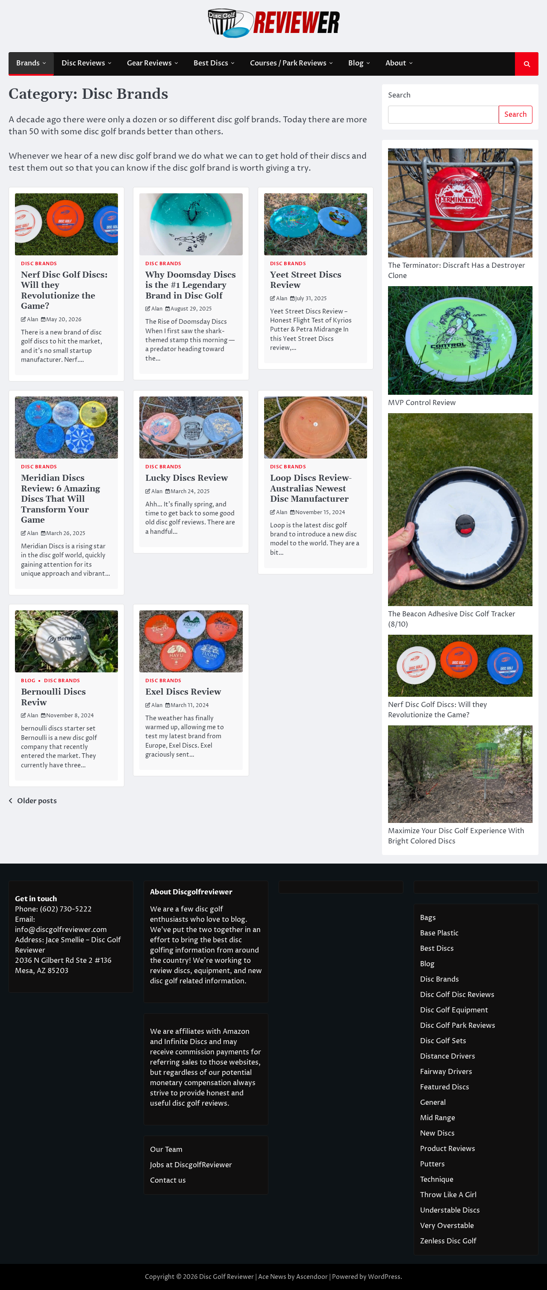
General (433, 1102)
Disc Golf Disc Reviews (457, 995)
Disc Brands (39, 263)
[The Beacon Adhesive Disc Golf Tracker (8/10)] (460, 511)
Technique (436, 1179)
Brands (28, 63)
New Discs (437, 1133)
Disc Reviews (83, 63)
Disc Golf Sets (443, 1041)
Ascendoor (312, 1277)
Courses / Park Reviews (288, 63)
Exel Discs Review (183, 692)
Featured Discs (444, 1087)
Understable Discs (450, 1210)
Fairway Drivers (446, 1072)
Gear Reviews (149, 63)
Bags (428, 918)
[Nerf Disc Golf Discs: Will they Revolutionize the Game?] (460, 667)
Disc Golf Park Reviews (457, 1025)
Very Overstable (447, 1226)
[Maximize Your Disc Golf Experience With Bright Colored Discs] (460, 775)
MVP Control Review (422, 403)
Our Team (166, 1149)
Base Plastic (439, 933)
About (395, 63)
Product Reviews (447, 1149)
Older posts (37, 801)
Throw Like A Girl (448, 1195)
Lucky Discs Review (186, 478)
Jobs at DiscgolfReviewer (191, 1165)
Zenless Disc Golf (448, 1241)
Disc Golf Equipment (454, 1010)
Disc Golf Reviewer (226, 1277)
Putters (432, 1164)
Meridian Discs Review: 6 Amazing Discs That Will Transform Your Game (60, 499)
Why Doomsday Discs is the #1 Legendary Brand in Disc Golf (190, 285)
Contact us (168, 1180)
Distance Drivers (447, 1056)
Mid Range (437, 1118)
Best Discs (211, 63)
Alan (32, 320)
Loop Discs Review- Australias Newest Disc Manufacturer (311, 488)
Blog (356, 63)
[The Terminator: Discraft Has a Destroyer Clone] (460, 204)
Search (399, 95)
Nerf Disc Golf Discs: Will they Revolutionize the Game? (64, 291)
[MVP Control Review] (460, 342)
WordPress (384, 1277)
